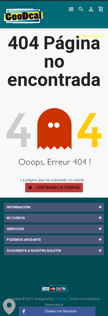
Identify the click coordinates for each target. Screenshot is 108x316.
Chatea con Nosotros (61, 311)
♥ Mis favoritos (91, 36)
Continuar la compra (58, 187)
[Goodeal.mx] (54, 288)
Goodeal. (61, 299)
